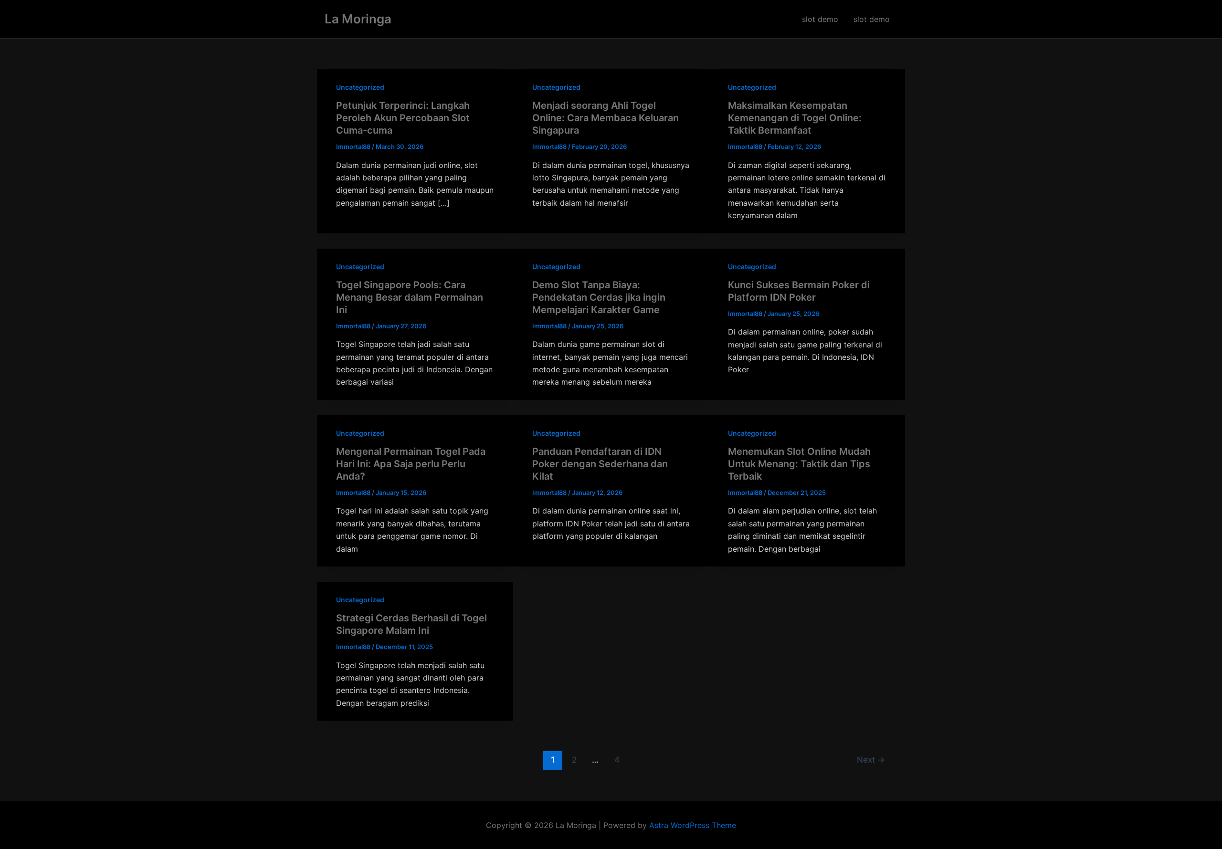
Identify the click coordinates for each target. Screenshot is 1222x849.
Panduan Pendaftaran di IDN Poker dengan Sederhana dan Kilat (600, 464)
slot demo (820, 19)
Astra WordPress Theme (692, 825)
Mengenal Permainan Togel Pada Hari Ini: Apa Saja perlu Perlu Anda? (410, 464)
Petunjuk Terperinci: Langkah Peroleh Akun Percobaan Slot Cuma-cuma (403, 118)
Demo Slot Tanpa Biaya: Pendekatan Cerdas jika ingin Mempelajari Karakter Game (598, 297)
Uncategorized (360, 87)
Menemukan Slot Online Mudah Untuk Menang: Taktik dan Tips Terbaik (799, 464)
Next (871, 760)
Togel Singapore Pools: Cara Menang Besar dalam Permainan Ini (409, 297)
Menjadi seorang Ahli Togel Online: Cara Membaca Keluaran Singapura (605, 118)
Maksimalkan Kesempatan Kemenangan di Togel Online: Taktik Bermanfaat (795, 118)
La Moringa (358, 18)
